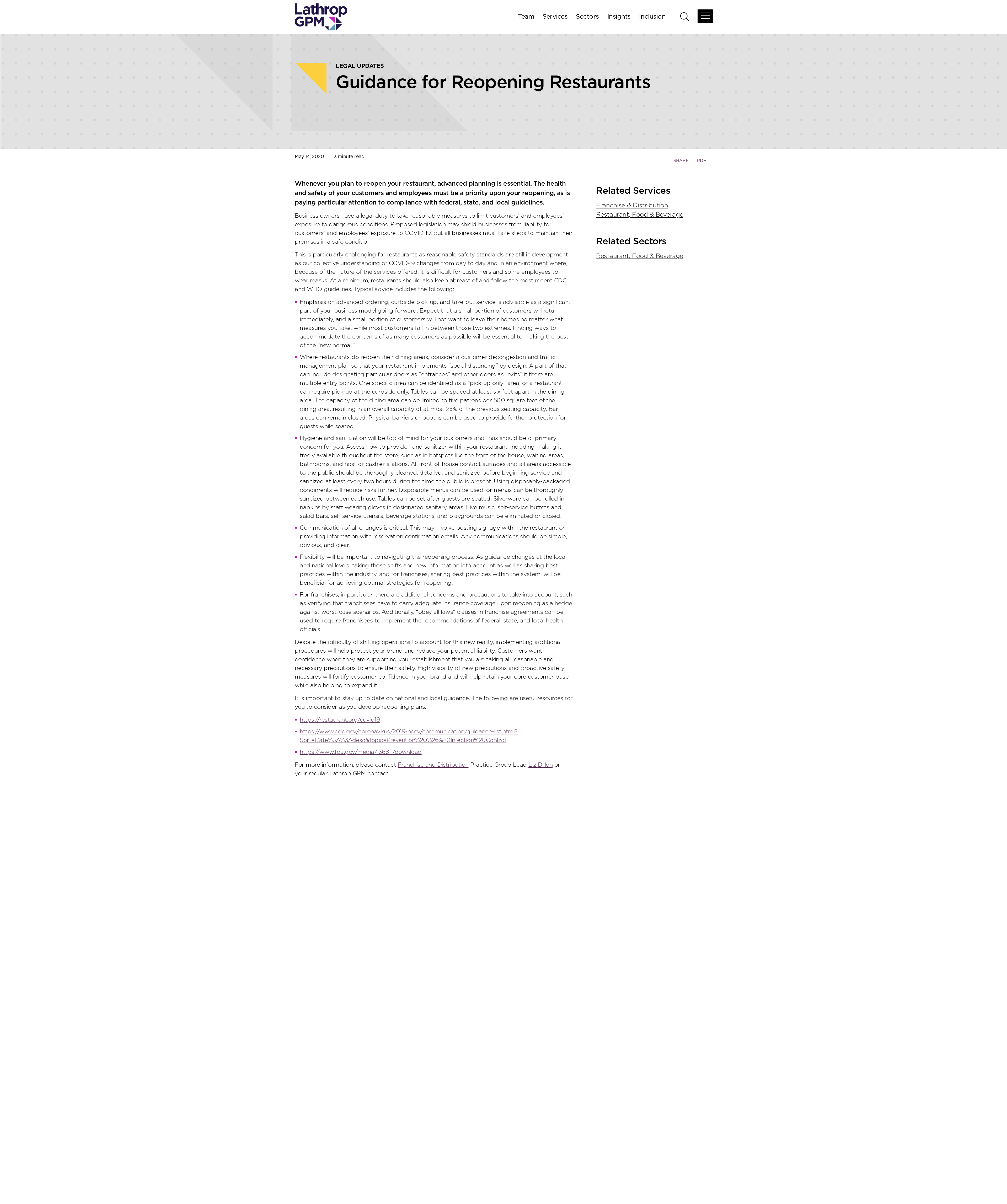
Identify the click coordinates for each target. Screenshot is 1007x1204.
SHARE (681, 163)
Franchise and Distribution (433, 765)
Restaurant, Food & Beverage (639, 215)
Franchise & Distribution (632, 205)
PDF (701, 161)
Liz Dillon (540, 765)
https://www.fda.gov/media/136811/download (361, 752)
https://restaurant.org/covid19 (340, 720)
